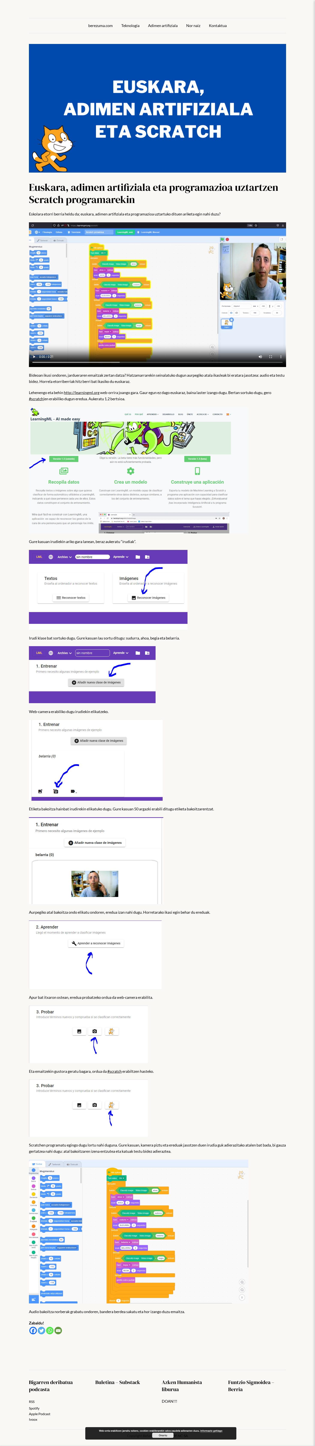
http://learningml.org (81, 392)
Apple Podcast (39, 1414)
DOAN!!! (169, 1401)
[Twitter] (41, 1330)
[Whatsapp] (50, 1330)
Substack (129, 1382)
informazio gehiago (211, 1430)
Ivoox (33, 1419)
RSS (31, 1401)
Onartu (163, 1435)
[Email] (58, 1330)
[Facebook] (33, 1330)
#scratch (36, 398)
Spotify (34, 1408)
